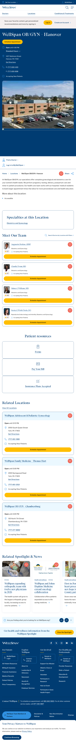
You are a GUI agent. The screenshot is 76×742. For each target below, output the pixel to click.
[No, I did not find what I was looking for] (67, 620)
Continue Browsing (11, 737)
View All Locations (9, 408)
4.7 (8, 251)
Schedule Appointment (12, 42)
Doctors (5, 14)
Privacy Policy (27, 731)
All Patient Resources (9, 664)
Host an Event (45, 686)
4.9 (8, 295)
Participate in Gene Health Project (46, 691)
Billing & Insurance (8, 668)
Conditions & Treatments (64, 14)
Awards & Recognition (26, 682)
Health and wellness (40, 580)
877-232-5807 (39, 704)
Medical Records (8, 676)
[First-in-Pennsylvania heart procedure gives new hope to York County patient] (66, 606)
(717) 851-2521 (14, 485)
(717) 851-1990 (14, 439)
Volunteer (43, 674)
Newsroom (25, 677)
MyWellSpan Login (11, 657)
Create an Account (61, 23)
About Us (25, 666)
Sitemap (71, 715)
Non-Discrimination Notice (56, 715)
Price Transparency (9, 684)
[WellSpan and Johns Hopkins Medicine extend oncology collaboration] (48, 603)
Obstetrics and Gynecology (17, 223)
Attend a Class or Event (46, 669)
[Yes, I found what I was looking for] (61, 620)
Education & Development (63, 675)
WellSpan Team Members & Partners (16, 715)
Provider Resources (65, 666)
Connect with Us (29, 660)
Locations (31, 14)
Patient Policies (7, 680)
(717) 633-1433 (13, 67)
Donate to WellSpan (47, 657)
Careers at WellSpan (66, 660)
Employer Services (28, 688)
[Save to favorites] (61, 173)
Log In (48, 22)
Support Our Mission (47, 664)
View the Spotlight (64, 632)
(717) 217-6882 (14, 530)
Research (62, 681)
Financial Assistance (9, 672)
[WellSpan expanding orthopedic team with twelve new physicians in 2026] (19, 606)
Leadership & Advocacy (26, 671)
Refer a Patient (64, 670)
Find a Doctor (11, 160)
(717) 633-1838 (13, 71)
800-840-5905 (49, 701)
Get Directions (11, 62)
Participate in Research (44, 680)
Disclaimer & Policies (38, 715)
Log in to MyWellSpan (14, 165)
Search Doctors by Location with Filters (60, 235)
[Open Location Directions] (38, 140)
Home (4, 174)
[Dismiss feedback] (71, 620)
